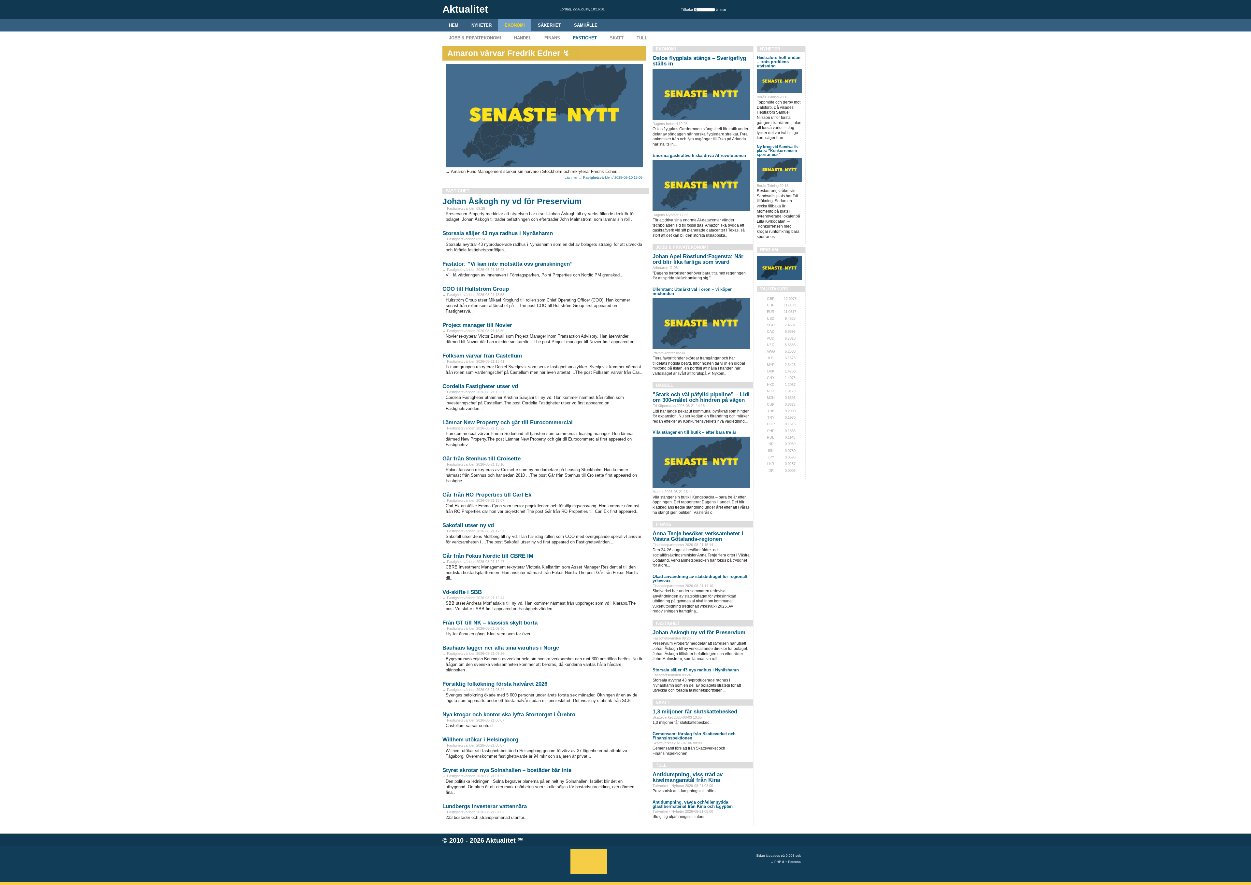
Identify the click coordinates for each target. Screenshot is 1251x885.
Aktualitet (501, 840)
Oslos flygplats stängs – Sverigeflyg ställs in (699, 61)
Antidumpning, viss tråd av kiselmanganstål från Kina (688, 777)
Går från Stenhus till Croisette (481, 459)
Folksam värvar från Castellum (482, 356)
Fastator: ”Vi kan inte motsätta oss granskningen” (507, 264)
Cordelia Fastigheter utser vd (480, 386)
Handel (522, 37)
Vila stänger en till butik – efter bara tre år (694, 432)
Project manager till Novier (477, 325)
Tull (642, 37)
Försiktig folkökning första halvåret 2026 (494, 684)
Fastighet (585, 37)
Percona (794, 862)
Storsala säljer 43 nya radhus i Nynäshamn (497, 233)
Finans (552, 37)
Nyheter (481, 25)
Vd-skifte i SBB (462, 592)
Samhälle (585, 25)
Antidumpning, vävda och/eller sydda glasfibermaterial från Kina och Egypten (693, 804)
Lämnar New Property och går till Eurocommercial (507, 422)
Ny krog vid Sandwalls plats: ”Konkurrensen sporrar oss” (777, 151)
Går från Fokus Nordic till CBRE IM (487, 556)
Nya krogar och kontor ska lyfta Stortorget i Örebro (508, 714)
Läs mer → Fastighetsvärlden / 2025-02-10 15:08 (603, 177)
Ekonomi (515, 25)
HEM (453, 25)
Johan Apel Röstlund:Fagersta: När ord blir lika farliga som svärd (698, 259)
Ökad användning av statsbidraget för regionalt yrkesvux (700, 578)
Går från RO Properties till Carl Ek (486, 495)
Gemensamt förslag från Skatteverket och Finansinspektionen (694, 735)
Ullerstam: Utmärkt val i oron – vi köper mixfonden (692, 291)
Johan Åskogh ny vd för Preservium (512, 201)
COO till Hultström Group (475, 289)
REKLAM (769, 249)
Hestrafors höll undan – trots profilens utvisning (778, 61)
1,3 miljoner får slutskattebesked (695, 712)
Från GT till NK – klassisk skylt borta (490, 623)
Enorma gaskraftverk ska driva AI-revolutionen (699, 155)
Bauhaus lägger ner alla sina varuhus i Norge (500, 648)
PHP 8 (779, 862)
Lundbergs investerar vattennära (484, 806)
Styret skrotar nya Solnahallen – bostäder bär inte (506, 770)
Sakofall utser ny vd (468, 525)
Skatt (617, 37)
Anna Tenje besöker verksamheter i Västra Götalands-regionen (698, 536)
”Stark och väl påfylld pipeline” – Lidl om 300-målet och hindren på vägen (701, 397)
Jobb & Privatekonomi (475, 37)
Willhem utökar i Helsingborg (480, 740)
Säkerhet (549, 25)
